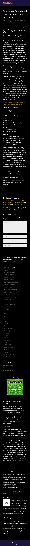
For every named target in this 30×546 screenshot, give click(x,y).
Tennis (6, 323)
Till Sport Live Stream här (19, 460)
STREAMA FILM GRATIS (9, 359)
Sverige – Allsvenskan (9, 302)
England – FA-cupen (9, 279)
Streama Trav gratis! (9, 354)
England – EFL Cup (9, 277)
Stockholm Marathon (9, 347)
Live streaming (6, 21)
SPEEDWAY (6, 349)
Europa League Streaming (11, 282)
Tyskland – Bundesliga (10, 307)
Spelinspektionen (7, 490)
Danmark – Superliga (9, 272)
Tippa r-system (7, 368)
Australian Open (8, 328)
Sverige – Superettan (9, 304)
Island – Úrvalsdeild (9, 292)
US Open (6, 333)
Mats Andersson (8, 20)
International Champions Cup (12, 289)
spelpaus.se (15, 487)
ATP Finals (7, 326)
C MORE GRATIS (7, 356)
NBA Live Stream (8, 340)
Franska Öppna (8, 331)
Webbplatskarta (19, 542)
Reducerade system (8, 365)
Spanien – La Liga (8, 299)
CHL (5, 314)
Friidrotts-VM (7, 344)
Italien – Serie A (8, 294)
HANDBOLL (6, 336)
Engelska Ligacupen (9, 274)
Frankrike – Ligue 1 (9, 287)
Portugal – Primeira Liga (10, 297)
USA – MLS (7, 309)
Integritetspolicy (15, 544)
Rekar (11, 21)
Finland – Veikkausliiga (10, 284)
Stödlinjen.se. (6, 485)
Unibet (24, 82)
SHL (5, 316)
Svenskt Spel (10, 542)
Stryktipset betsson (8, 370)
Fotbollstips (22, 20)
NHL (5, 319)
